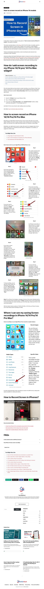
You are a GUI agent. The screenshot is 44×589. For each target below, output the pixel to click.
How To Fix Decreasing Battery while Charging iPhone (31, 541)
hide (14, 75)
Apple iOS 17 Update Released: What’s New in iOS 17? (17, 429)
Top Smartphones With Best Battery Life (16, 139)
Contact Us (7, 584)
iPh (19, 45)
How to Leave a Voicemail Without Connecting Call (18, 467)
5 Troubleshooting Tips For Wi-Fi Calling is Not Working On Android (21, 460)
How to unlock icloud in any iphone (15, 458)
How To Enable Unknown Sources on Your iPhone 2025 (19, 465)
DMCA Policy (21, 584)
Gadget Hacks (6, 7)
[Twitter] (26, 480)
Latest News (25, 521)
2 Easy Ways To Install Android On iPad (16, 135)
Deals (24, 513)
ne (20, 45)
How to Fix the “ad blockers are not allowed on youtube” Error (20, 454)
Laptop (24, 519)
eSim (24, 515)
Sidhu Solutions (26, 586)
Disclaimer (16, 584)
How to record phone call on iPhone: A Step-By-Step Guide (20, 469)
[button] (4, 1)
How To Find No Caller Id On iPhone (15, 109)
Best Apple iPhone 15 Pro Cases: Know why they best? (17, 427)
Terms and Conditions (35, 584)
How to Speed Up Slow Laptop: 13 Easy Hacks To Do (18, 463)
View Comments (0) (22, 504)
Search (17, 509)
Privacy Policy (27, 584)
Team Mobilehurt (22, 495)
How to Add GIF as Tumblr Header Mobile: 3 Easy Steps (19, 456)
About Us (11, 584)
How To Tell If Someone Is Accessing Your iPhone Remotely (20, 137)
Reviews (24, 523)
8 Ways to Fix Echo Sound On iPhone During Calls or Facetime (12, 541)
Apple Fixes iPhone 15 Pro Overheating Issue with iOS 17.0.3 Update (19, 426)
